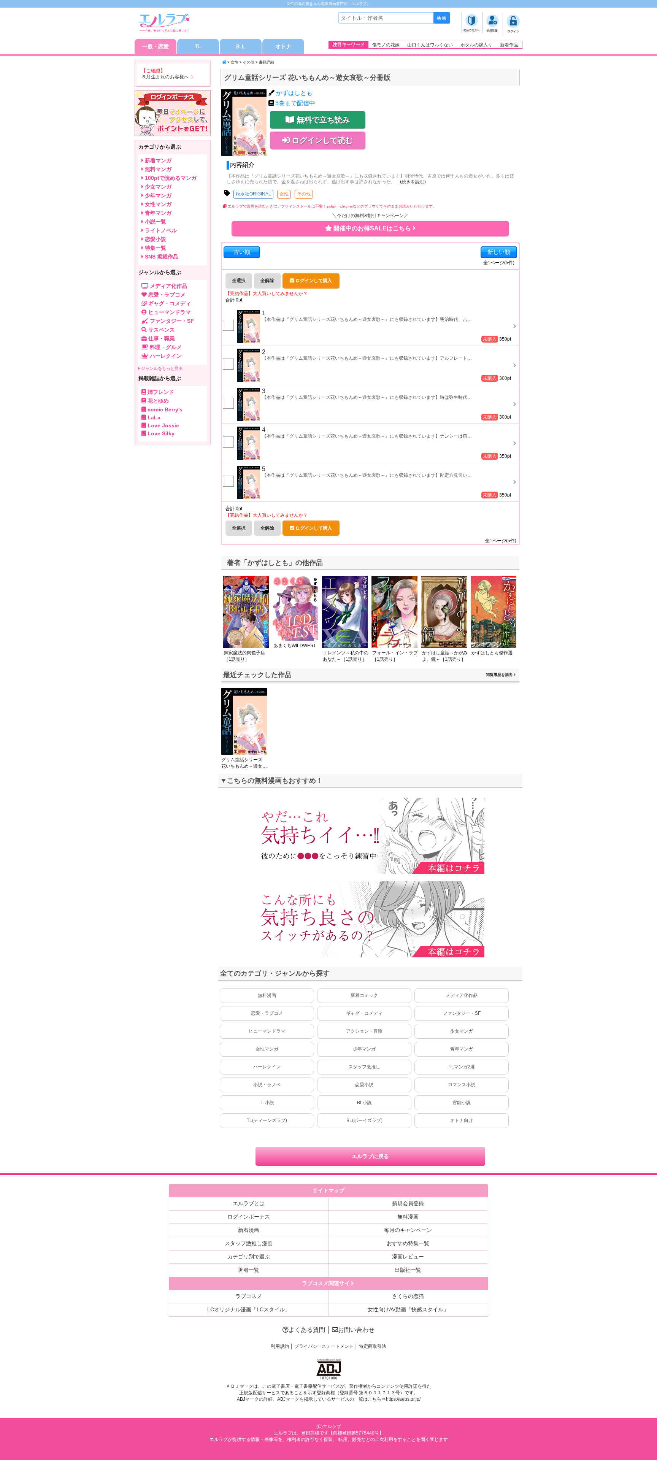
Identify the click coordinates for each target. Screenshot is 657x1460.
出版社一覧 (408, 1270)
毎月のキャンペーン (408, 1230)
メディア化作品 (462, 995)
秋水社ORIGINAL (253, 194)
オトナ (283, 46)
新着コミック (364, 995)
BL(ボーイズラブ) (364, 1120)
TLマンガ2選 (462, 1067)
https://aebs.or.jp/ (403, 1399)
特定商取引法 (372, 1346)
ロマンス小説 (461, 1084)
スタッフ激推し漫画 (249, 1243)
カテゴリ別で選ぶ (248, 1257)
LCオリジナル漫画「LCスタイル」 (248, 1309)
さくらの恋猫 (408, 1296)
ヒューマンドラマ (267, 1031)
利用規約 (280, 1346)
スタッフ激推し (364, 1067)
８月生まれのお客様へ (165, 76)
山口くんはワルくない (430, 45)
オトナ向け (461, 1120)
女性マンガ (267, 1049)
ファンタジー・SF (462, 1013)
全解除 (267, 280)
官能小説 (461, 1102)
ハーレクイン (267, 1067)
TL (198, 46)
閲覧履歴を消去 (500, 675)
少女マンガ (461, 1031)
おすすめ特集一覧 (408, 1243)
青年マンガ (461, 1049)
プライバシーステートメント (324, 1346)
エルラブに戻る (370, 1156)
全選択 (239, 280)
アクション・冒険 (364, 1031)
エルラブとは (249, 1203)
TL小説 (267, 1102)
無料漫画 (267, 995)
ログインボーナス (248, 1217)
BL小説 (364, 1102)
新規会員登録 (408, 1203)
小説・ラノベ (267, 1084)
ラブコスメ (248, 1296)
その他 (248, 62)
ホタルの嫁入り (476, 45)
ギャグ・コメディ (364, 1013)
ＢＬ (240, 46)
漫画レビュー (408, 1257)
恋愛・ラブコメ (267, 1013)
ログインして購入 (313, 280)
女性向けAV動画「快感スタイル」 (408, 1309)
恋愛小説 (364, 1084)
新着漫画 (248, 1230)
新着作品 (509, 45)
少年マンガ (364, 1049)
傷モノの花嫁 (386, 45)
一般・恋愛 (155, 46)
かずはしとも (294, 93)
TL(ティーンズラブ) (267, 1120)
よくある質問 (307, 1330)
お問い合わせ (356, 1330)
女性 (234, 62)
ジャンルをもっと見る (161, 368)
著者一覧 (248, 1270)
